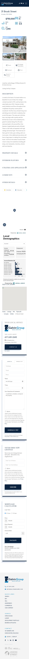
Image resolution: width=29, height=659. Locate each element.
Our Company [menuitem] (9, 608)
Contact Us (13, 347)
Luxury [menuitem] (7, 618)
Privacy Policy (7, 436)
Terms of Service (13, 436)
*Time (6, 385)
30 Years (8, 513)
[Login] (23, 3)
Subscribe (13, 487)
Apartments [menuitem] (8, 603)
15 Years (15, 513)
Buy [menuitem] (6, 598)
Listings (9, 311)
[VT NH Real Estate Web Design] (16, 654)
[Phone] (19, 3)
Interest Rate (8, 530)
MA (14, 311)
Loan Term (7, 510)
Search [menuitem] (7, 596)
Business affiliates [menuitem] (10, 622)
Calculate (13, 540)
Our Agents (7, 350)
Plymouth (18, 311)
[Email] (22, 3)
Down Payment (9, 524)
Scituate (6, 314)
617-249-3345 (11, 337)
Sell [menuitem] (6, 601)
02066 (12, 314)
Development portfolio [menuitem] (12, 620)
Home (3, 311)
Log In (8, 636)
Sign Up (14, 636)
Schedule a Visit (19, 361)
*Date (6, 378)
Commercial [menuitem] (8, 605)
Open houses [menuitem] (9, 616)
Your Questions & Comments (12, 391)
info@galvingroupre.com (15, 589)
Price (6, 518)
